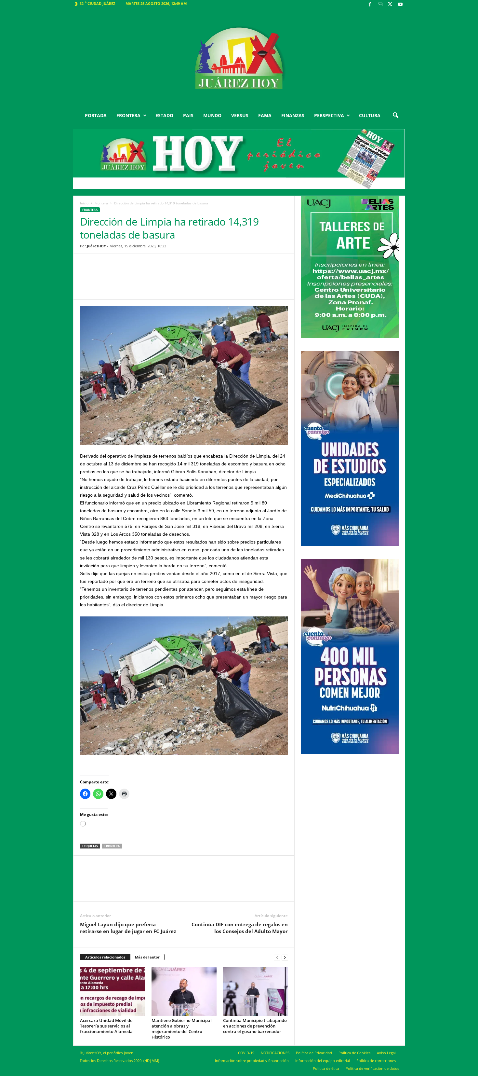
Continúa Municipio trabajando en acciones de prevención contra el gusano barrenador (255, 1025)
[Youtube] (400, 4)
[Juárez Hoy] (239, 58)
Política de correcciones (376, 1060)
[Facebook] (370, 4)
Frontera (101, 203)
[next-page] (285, 957)
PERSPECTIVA (329, 115)
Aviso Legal (386, 1052)
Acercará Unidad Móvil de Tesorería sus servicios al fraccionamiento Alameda (106, 1025)
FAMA (265, 115)
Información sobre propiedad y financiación (252, 1060)
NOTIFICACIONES (275, 1052)
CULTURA (369, 115)
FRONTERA (128, 115)
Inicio (84, 203)
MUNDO (212, 115)
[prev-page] (277, 957)
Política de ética (326, 1068)
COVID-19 (246, 1052)
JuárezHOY (96, 245)
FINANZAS (292, 115)
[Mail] (380, 4)
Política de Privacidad (314, 1052)
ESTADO (164, 115)
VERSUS (239, 115)
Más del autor (147, 957)
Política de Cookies (354, 1052)
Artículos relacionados (105, 957)
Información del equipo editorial (322, 1060)
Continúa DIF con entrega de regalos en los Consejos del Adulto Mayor (240, 927)
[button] (395, 115)
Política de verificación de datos (372, 1068)
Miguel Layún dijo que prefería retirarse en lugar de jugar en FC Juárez (128, 927)
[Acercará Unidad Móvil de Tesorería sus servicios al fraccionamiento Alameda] (112, 991)
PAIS (188, 115)
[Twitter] (390, 4)
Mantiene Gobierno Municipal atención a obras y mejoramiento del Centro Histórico (182, 1028)
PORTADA (96, 115)
